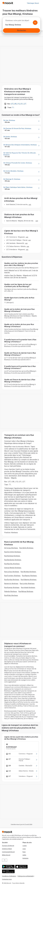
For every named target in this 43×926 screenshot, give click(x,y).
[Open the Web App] (8, 871)
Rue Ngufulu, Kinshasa (11, 564)
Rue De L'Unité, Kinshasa (12, 552)
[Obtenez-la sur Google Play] (8, 866)
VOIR (30, 204)
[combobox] (21, 21)
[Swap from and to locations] (35, 22)
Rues (24, 852)
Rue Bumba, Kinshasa (11, 579)
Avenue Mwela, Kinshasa (12, 568)
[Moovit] (8, 3)
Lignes (25, 845)
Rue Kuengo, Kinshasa (11, 587)
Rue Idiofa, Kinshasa (26, 548)
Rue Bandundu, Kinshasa (12, 560)
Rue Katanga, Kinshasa (12, 556)
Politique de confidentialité (26, 876)
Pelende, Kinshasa (10, 591)
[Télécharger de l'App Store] (21, 866)
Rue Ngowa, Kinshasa (29, 575)
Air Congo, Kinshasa (11, 548)
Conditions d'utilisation (9, 876)
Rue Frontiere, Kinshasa (12, 575)
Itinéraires (25, 858)
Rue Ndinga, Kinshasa (25, 591)
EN (4, 860)
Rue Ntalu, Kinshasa (11, 595)
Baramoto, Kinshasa (11, 583)
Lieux (24, 849)
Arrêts (24, 855)
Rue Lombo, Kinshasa (27, 583)
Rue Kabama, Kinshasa (28, 579)
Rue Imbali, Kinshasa (28, 587)
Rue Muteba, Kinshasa (28, 571)
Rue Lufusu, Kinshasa (11, 571)
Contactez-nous (7, 879)
